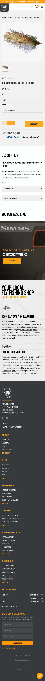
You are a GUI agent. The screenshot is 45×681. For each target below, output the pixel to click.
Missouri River (7, 550)
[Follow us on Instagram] (7, 418)
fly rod (12, 332)
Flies (3, 475)
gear (13, 371)
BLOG (3, 446)
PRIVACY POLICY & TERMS (12, 427)
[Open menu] (42, 6)
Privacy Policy (11, 648)
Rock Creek (6, 547)
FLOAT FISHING (7, 493)
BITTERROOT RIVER (8, 566)
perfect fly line (26, 330)
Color (4, 104)
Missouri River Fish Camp (11, 518)
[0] (36, 6)
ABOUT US (5, 440)
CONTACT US (6, 450)
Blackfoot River (8, 540)
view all (4, 504)
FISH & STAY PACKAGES (10, 500)
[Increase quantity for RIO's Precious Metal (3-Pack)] (12, 123)
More (3, 183)
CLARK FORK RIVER (8, 572)
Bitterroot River (8, 537)
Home (4, 17)
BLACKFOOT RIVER (8, 569)
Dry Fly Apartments (10, 515)
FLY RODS (5, 465)
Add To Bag (34, 124)
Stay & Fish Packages (10, 522)
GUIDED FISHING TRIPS (9, 490)
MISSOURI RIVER (7, 579)
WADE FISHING (7, 497)
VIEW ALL (4, 525)
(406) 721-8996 (7, 410)
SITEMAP (5, 424)
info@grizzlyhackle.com (13, 413)
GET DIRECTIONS (8, 606)
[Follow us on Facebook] (2, 418)
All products (12, 17)
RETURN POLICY (6, 453)
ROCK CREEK (6, 576)
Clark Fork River (8, 544)
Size (3, 94)
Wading (4, 471)
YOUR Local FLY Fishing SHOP (18, 290)
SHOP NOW (12, 261)
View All (4, 478)
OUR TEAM (5, 443)
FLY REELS (5, 468)
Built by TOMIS (22, 669)
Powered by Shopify (22, 660)
